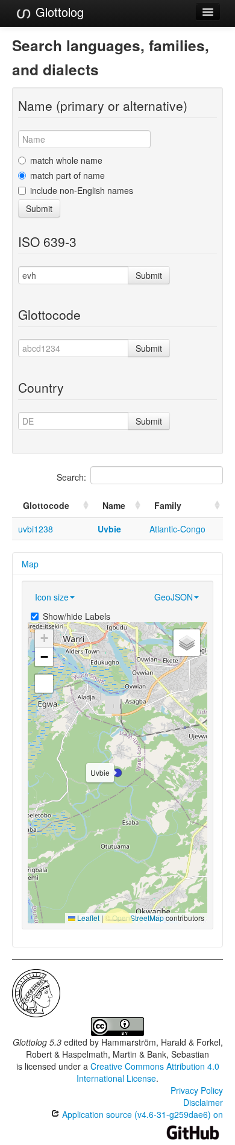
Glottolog (58, 11)
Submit (39, 208)
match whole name (66, 160)
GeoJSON (173, 597)
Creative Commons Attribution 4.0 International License (148, 1072)
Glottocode (46, 505)
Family (167, 505)
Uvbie (109, 529)
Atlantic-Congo (177, 529)
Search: (71, 477)
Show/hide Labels (76, 616)
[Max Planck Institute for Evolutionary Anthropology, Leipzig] (36, 992)
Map (30, 564)
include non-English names (81, 190)
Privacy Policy (197, 1090)
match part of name (67, 175)
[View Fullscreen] (44, 684)
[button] (117, 773)
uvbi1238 (35, 529)
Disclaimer (203, 1102)
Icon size (52, 597)
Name (113, 505)
